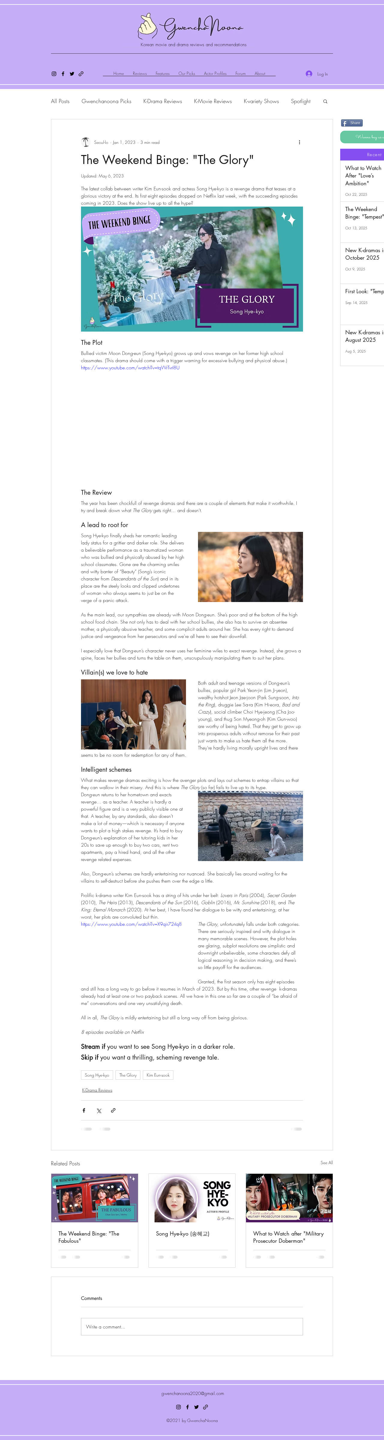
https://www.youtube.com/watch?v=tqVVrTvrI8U (130, 367)
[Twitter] (72, 74)
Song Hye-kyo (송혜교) (182, 1233)
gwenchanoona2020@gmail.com (192, 1394)
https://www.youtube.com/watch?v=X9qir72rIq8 (131, 924)
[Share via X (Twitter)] (98, 1110)
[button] (325, 101)
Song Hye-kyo (97, 1075)
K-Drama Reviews (162, 101)
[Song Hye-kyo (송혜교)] (192, 1198)
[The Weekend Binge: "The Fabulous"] (94, 1198)
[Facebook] (63, 74)
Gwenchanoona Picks (106, 101)
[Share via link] (113, 1110)
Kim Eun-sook (158, 1075)
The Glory (127, 1075)
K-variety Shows (261, 101)
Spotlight (300, 101)
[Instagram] (54, 74)
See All (327, 1162)
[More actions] (299, 142)
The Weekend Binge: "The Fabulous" (88, 1237)
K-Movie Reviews (213, 101)
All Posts (60, 101)
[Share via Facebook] (84, 1110)
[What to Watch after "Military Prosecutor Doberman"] (289, 1198)
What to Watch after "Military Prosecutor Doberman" (288, 1237)
